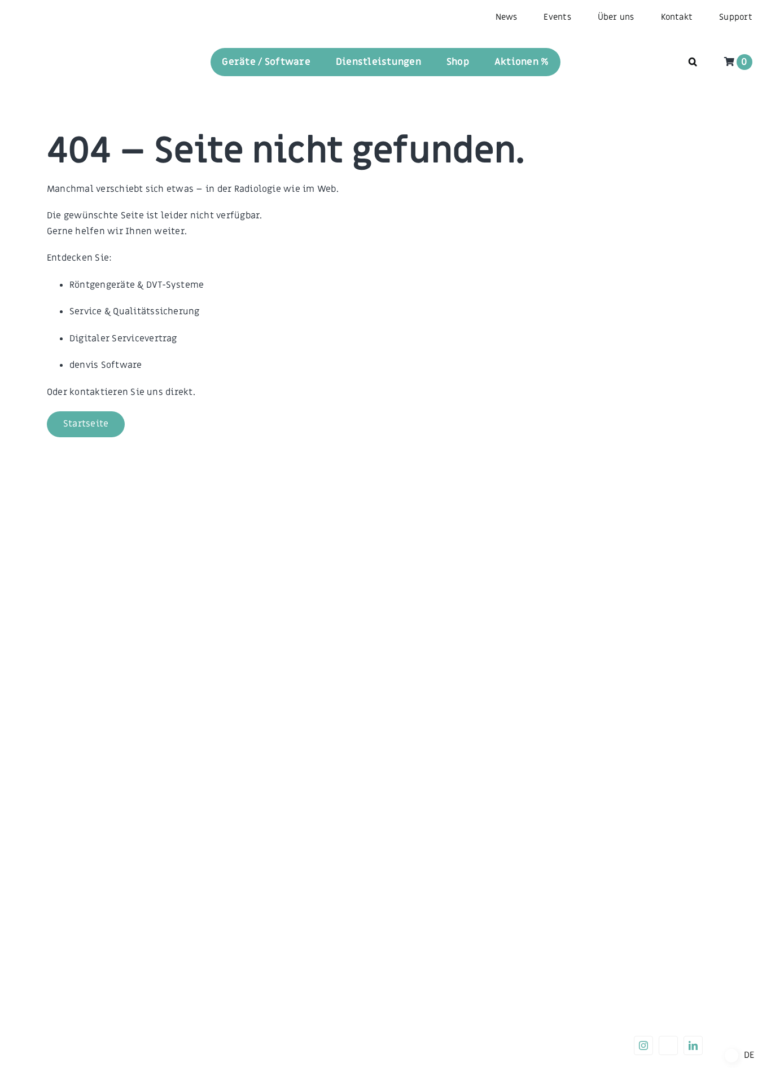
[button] (692, 61)
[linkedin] (693, 1045)
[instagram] (643, 1045)
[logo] (52, 48)
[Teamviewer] (668, 1045)
